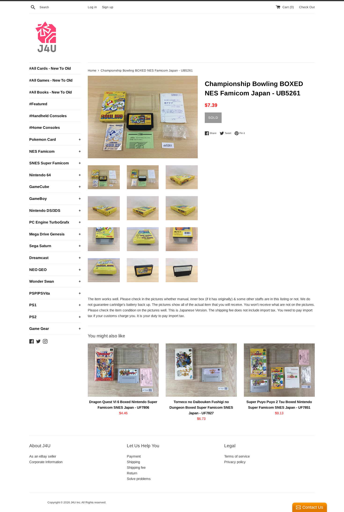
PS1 (55, 305)
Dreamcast (55, 258)
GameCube (55, 187)
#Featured (38, 104)
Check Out (307, 7)
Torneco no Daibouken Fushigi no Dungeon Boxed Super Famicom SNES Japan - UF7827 (201, 407)
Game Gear (55, 329)
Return (132, 473)
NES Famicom (55, 151)
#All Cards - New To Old (50, 68)
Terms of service (237, 456)
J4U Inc (75, 502)
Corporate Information (45, 462)
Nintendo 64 (55, 175)
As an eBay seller (42, 456)
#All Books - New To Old (50, 92)
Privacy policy (235, 462)
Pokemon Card (55, 139)
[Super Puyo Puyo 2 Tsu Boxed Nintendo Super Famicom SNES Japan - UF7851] (279, 370)
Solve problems (139, 479)
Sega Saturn (55, 246)
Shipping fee (136, 467)
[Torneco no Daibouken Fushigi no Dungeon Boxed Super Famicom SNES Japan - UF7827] (201, 370)
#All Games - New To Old (51, 80)
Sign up (107, 7)
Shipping (133, 462)
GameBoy (55, 199)
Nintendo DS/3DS (55, 211)
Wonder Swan (55, 281)
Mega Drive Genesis (55, 234)
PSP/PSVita (55, 293)
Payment (134, 456)
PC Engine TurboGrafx (55, 222)
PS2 (55, 317)
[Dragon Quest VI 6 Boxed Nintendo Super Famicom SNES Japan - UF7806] (123, 370)
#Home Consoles (44, 128)
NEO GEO (55, 270)
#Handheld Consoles (48, 116)
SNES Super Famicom (55, 163)
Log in (92, 7)
